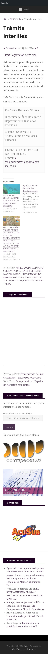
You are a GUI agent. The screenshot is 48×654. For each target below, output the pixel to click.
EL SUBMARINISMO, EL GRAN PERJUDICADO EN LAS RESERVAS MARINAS (11, 200)
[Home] (5, 19)
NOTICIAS (17, 280)
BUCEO (27, 267)
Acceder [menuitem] (4, 3)
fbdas (26, 646)
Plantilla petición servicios (20, 55)
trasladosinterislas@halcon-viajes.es (22, 164)
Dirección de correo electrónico (17, 413)
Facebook (13, 503)
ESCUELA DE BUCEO (26, 270)
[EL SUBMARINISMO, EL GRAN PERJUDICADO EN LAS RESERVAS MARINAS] (11, 189)
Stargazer (31, 649)
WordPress (17, 649)
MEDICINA (18, 277)
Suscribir (9, 427)
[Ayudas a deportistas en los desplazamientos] (32, 199)
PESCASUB (28, 280)
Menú (26, 9)
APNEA (19, 267)
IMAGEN (17, 274)
